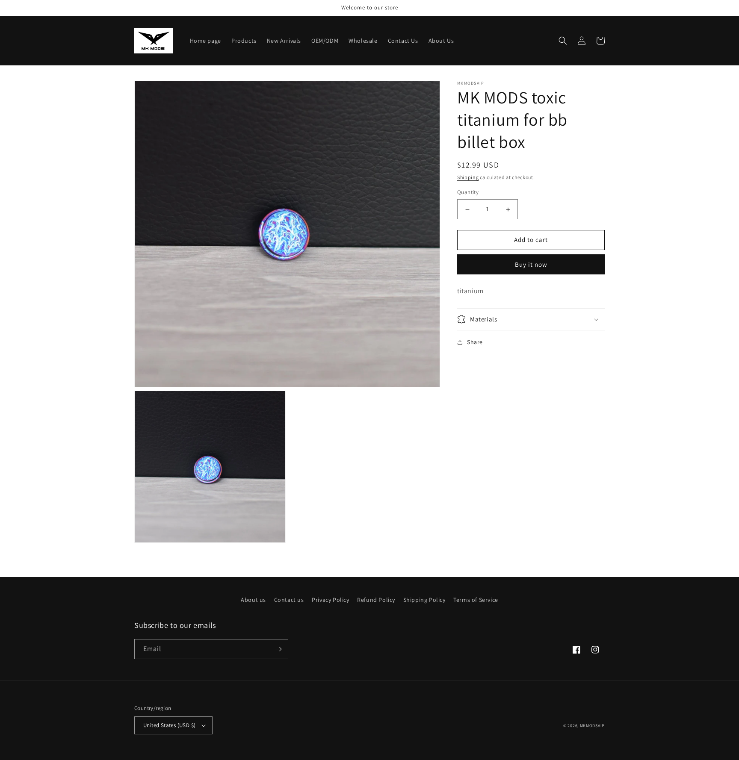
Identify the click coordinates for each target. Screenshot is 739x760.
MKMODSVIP (592, 725)
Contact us (289, 600)
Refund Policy (376, 600)
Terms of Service (475, 600)
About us (253, 600)
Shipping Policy (424, 600)
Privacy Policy (330, 600)
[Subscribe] (278, 649)
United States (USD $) (169, 725)
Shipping (468, 177)
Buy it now (531, 264)
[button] (562, 40)
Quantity (468, 192)
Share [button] (475, 342)
